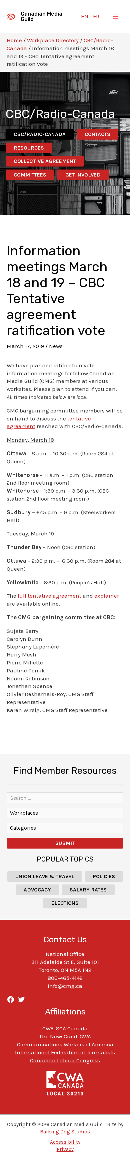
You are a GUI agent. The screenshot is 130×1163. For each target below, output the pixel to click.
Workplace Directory (53, 40)
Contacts (97, 134)
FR (96, 16)
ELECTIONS (65, 903)
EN (84, 16)
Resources (29, 148)
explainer (106, 595)
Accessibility (65, 1142)
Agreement (45, 161)
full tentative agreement (49, 595)
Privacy (65, 1149)
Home (14, 40)
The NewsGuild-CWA (65, 1036)
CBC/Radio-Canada (40, 134)
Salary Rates (88, 889)
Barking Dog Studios (65, 1132)
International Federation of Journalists (65, 1052)
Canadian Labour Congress (65, 1060)
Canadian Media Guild (41, 16)
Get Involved (83, 175)
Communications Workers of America (65, 1044)
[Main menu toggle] (116, 16)
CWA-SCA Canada (65, 1028)
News (56, 346)
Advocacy (37, 889)
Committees (30, 175)
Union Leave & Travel (44, 876)
